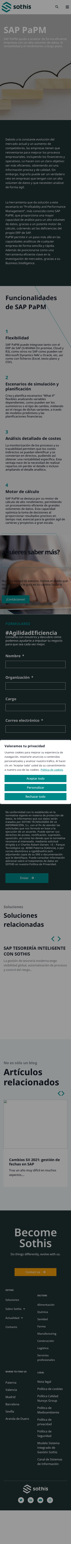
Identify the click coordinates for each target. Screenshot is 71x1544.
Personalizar (35, 788)
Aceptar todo (36, 778)
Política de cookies (52, 769)
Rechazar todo (35, 797)
